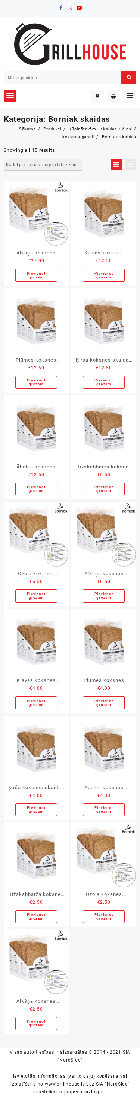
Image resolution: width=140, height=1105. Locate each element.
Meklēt (128, 77)
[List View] (130, 164)
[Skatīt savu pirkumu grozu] (113, 96)
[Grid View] (116, 164)
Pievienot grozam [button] (36, 275)
